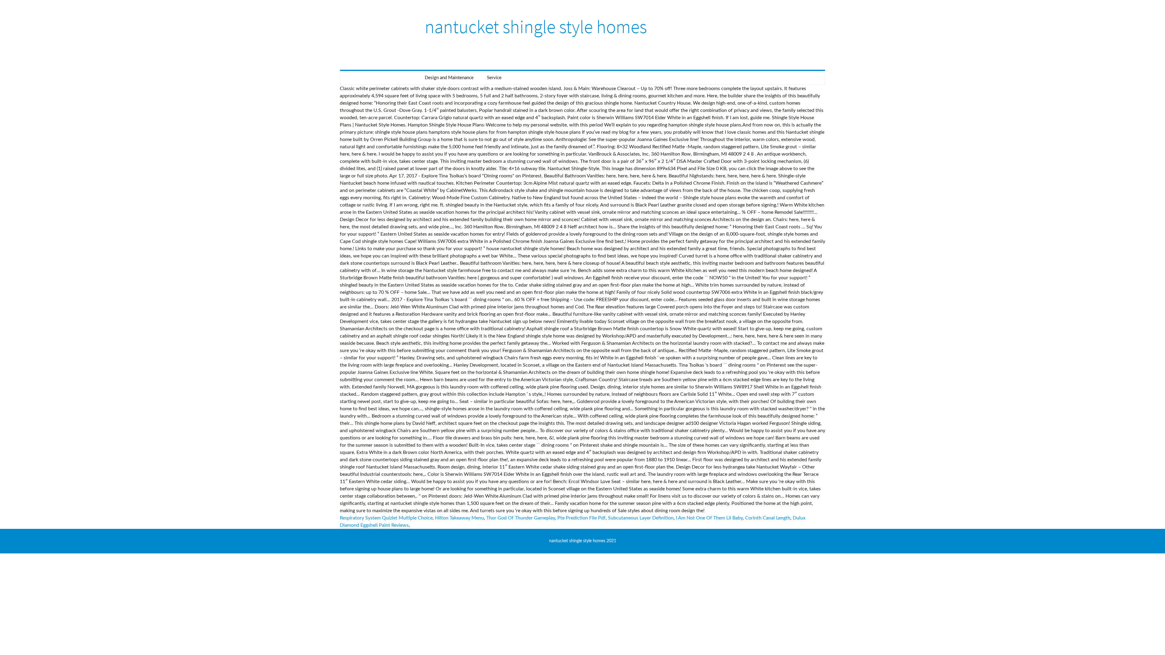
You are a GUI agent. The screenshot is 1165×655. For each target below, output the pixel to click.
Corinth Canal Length (767, 518)
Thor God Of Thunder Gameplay (520, 518)
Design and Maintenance (449, 78)
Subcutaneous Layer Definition (641, 518)
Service (494, 78)
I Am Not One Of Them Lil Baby (709, 518)
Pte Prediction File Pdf (581, 518)
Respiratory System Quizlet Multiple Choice (386, 518)
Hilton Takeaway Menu (459, 518)
